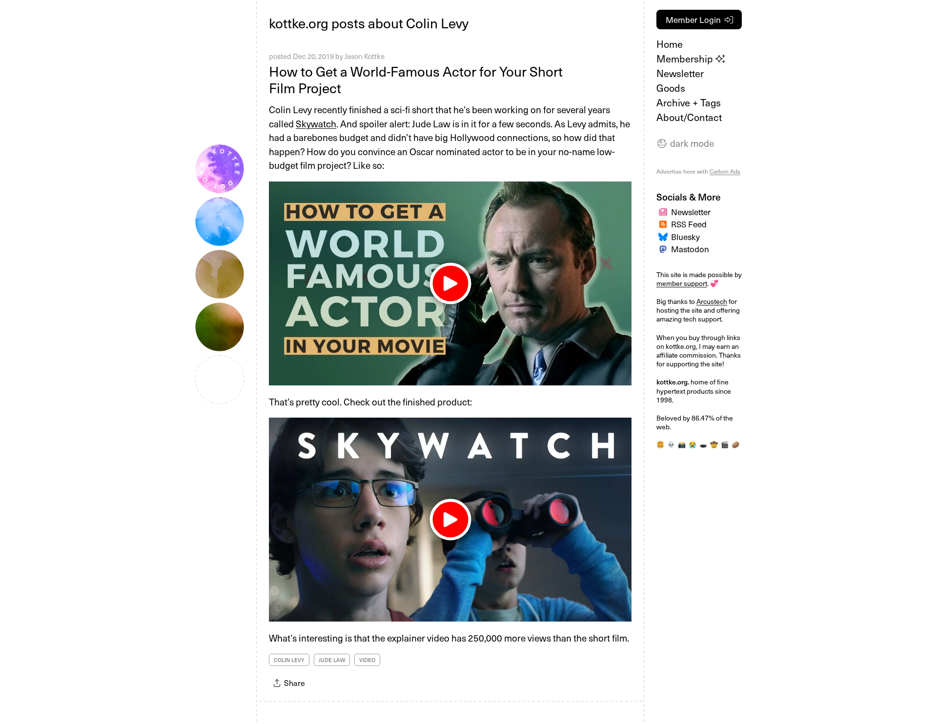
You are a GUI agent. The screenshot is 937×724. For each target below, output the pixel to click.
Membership (685, 58)
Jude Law (332, 660)
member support (681, 283)
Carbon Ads (725, 171)
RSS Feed (689, 224)
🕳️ (703, 444)
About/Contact (689, 117)
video (367, 660)
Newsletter (680, 73)
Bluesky (685, 236)
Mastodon (690, 248)
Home (669, 44)
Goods (670, 87)
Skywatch (316, 123)
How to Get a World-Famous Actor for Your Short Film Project (416, 79)
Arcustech (711, 301)
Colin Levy (289, 660)
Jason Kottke (365, 56)
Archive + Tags (688, 102)
